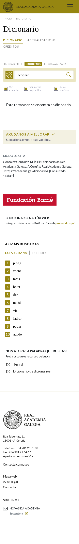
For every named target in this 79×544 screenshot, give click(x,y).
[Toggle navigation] (70, 6)
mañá (17, 303)
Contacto (9, 487)
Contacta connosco (16, 464)
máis (16, 279)
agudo (17, 334)
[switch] (53, 134)
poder (17, 326)
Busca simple (13, 64)
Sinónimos (33, 64)
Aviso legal (10, 481)
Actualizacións (41, 40)
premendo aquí (65, 223)
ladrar (17, 318)
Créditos (11, 46)
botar (16, 287)
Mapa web (10, 476)
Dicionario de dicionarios (32, 371)
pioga (17, 263)
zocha (17, 271)
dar (15, 295)
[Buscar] (68, 75)
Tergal (18, 364)
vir (15, 311)
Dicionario (13, 40)
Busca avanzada (55, 64)
